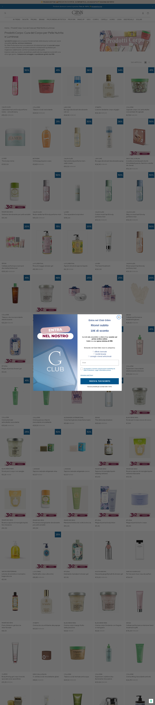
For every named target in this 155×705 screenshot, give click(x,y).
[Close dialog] (119, 317)
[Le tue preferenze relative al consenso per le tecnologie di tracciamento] (151, 701)
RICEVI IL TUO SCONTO (99, 381)
